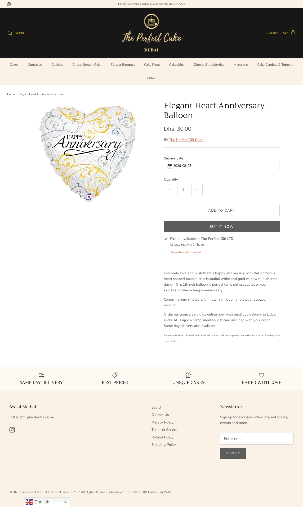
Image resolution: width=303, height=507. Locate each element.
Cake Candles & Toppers (275, 64)
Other (151, 78)
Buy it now (221, 226)
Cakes (14, 64)
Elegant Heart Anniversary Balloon (41, 94)
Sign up (233, 453)
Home (11, 94)
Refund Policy (163, 437)
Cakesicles (176, 64)
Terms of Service (165, 429)
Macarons (241, 64)
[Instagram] (9, 4)
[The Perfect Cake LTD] (151, 33)
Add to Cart (221, 210)
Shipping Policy (164, 444)
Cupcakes (35, 64)
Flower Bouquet (123, 64)
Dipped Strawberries (209, 64)
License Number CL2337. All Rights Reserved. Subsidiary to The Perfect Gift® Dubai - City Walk (109, 492)
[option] (88, 154)
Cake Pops (152, 64)
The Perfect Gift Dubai (186, 139)
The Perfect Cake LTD (33, 492)
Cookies (57, 64)
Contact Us (160, 414)
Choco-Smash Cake (86, 64)
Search (157, 407)
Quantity (171, 179)
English (41, 501)
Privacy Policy (163, 422)
